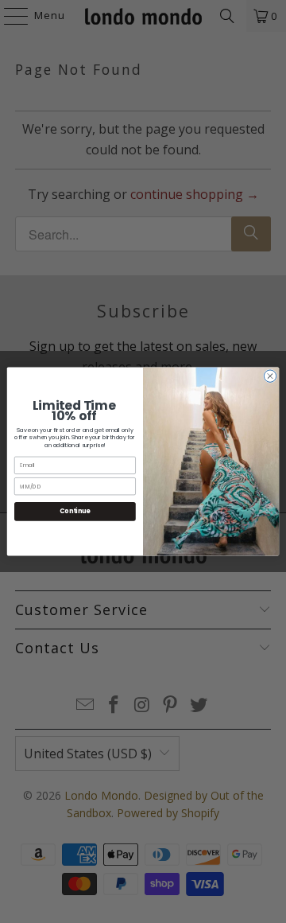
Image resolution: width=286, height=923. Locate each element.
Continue (75, 511)
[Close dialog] (270, 376)
